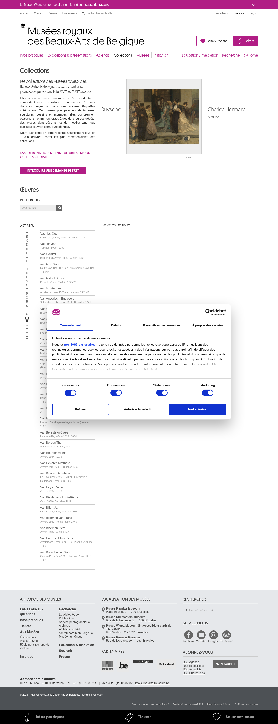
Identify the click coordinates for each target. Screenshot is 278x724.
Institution (161, 55)
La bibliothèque (69, 614)
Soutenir (65, 650)
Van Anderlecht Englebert (65, 300)
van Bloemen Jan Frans (58, 519)
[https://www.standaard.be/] (167, 664)
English (253, 13)
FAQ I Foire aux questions (31, 611)
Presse (52, 13)
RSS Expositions (193, 665)
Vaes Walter (62, 255)
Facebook (188, 641)
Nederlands (222, 13)
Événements (69, 13)
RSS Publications (194, 673)
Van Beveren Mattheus (59, 464)
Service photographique (74, 622)
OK (59, 208)
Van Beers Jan (64, 422)
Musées (142, 55)
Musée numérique (70, 636)
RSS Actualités (192, 669)
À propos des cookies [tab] (207, 325)
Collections (123, 55)
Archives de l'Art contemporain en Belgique (76, 631)
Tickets (249, 41)
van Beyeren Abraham (63, 476)
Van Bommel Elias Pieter (66, 541)
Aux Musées (29, 631)
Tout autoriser (198, 409)
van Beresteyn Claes (58, 434)
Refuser (80, 409)
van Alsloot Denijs (58, 280)
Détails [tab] (116, 325)
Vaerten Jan (52, 245)
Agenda (103, 55)
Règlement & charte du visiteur (35, 646)
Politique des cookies (246, 704)
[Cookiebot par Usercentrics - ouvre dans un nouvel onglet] (208, 312)
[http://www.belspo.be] (107, 665)
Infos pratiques (32, 55)
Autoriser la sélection (139, 409)
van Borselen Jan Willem (65, 555)
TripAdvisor (226, 641)
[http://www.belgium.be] (123, 665)
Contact (38, 13)
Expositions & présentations (70, 55)
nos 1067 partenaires (80, 344)
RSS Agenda (191, 662)
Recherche (231, 55)
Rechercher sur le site (83, 13)
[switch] (116, 393)
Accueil (24, 13)
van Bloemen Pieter (55, 529)
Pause (187, 157)
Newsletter (228, 664)
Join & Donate (217, 41)
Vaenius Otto (62, 235)
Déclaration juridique (218, 704)
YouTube (201, 641)
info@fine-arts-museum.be (152, 683)
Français (239, 13)
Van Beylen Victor (52, 489)
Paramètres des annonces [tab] (162, 325)
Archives (64, 625)
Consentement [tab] (70, 325)
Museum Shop (29, 641)
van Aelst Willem (67, 267)
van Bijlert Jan (59, 509)
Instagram (213, 641)
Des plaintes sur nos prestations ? (150, 704)
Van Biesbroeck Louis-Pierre (59, 499)
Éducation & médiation (200, 55)
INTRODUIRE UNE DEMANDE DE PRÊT (53, 170)
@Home (251, 55)
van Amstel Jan (64, 290)
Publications (66, 618)
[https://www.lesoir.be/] (143, 661)
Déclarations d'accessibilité (188, 704)
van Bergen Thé (55, 444)
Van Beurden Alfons (53, 454)
